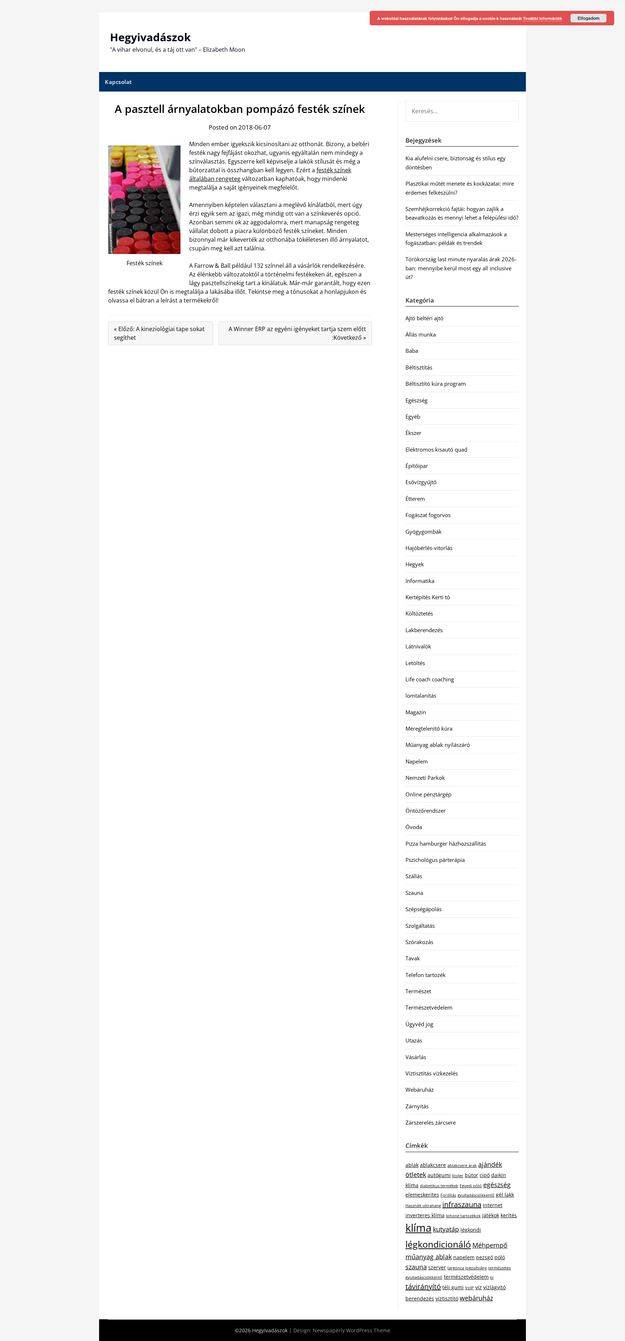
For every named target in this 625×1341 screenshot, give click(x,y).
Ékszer (413, 432)
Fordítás (448, 1195)
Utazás (413, 1040)
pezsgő (484, 1257)
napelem (464, 1257)
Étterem (415, 498)
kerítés (509, 1215)
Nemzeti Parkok (425, 777)
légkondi (470, 1229)
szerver (437, 1267)
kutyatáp (446, 1229)
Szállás (413, 876)
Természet (418, 991)
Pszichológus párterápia (435, 859)
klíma (418, 1228)
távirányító (423, 1286)
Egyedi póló (471, 1185)
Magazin (415, 712)
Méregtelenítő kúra (428, 728)
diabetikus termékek (439, 1185)
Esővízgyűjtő (421, 482)
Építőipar (416, 465)
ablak (411, 1165)
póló (499, 1257)
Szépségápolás (423, 909)
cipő (485, 1175)
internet (492, 1205)
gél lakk (505, 1194)
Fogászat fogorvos (428, 515)
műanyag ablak (428, 1256)
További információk (542, 18)
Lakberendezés (424, 630)
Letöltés (415, 663)
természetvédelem (466, 1276)
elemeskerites (422, 1194)
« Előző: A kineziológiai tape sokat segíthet (159, 333)
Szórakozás (419, 942)
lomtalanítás (420, 695)
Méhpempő (489, 1245)
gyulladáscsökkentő (476, 1195)
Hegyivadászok (150, 37)
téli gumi (453, 1287)
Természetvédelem (428, 1007)
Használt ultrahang (423, 1205)
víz (478, 1287)
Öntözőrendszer (425, 810)
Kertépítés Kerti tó (427, 597)
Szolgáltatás (420, 925)
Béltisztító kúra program (435, 383)
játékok (490, 1215)
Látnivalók (418, 646)
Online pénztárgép (428, 794)
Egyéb (412, 416)
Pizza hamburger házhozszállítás (445, 843)
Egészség (416, 400)
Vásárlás (415, 1057)
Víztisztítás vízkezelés (431, 1073)
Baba (411, 350)
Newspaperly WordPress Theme (351, 1330)
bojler (457, 1175)
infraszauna (461, 1204)
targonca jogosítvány (467, 1267)
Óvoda (413, 826)
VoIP (469, 1287)
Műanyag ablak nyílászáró (437, 744)
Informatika (419, 580)
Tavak (412, 958)
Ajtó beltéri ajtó (424, 318)
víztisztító (446, 1298)
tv (492, 1277)
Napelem (416, 761)
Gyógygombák (423, 531)
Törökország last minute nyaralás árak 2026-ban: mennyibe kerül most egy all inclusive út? (460, 267)
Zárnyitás (417, 1106)
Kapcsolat (118, 81)
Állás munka (420, 334)
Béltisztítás (418, 367)
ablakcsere (433, 1165)
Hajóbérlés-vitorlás (428, 547)
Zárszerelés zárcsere (430, 1122)
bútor (471, 1175)
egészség (497, 1184)
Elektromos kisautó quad (436, 449)
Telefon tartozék (425, 974)
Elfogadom (589, 18)
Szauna (414, 892)
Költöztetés (419, 613)
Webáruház (419, 1089)
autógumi (439, 1175)
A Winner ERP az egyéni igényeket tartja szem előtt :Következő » (297, 333)
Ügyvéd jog (419, 1024)
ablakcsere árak (462, 1165)
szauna (416, 1266)
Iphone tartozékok (463, 1215)
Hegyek (414, 564)
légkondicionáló (438, 1244)
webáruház (476, 1298)
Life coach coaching (429, 679)
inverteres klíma (425, 1215)
